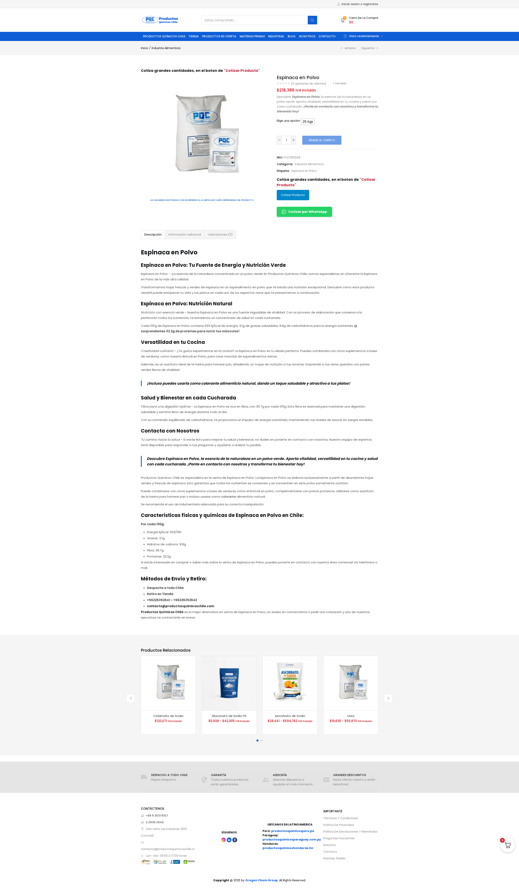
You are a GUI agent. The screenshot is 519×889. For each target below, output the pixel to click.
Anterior (350, 48)
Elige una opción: (288, 121)
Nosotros (307, 36)
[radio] (307, 122)
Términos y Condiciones (340, 818)
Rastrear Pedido (334, 858)
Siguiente (367, 48)
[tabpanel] (168, 695)
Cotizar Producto (293, 195)
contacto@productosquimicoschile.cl (167, 849)
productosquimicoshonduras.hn (288, 848)
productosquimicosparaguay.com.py (292, 839)
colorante (228, 496)
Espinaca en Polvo (304, 171)
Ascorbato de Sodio (290, 716)
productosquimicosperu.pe (292, 831)
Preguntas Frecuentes (339, 838)
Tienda (194, 36)
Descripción (153, 234)
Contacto (327, 36)
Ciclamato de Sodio (168, 716)
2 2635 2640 (155, 822)
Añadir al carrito (322, 140)
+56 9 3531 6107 (157, 816)
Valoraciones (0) (220, 234)
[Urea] (351, 683)
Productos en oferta (219, 36)
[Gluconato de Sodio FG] (229, 683)
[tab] (153, 234)
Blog (292, 36)
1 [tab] (257, 740)
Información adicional (184, 234)
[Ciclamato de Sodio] (168, 683)
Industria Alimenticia (166, 48)
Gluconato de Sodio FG (229, 716)
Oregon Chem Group (261, 880)
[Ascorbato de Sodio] (290, 683)
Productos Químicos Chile (164, 36)
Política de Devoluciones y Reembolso (350, 832)
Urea (350, 716)
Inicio (144, 48)
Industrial (276, 36)
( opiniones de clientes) (308, 83)
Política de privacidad (338, 825)
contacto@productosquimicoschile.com (180, 606)
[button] (359, 20)
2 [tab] (262, 740)
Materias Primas (252, 36)
